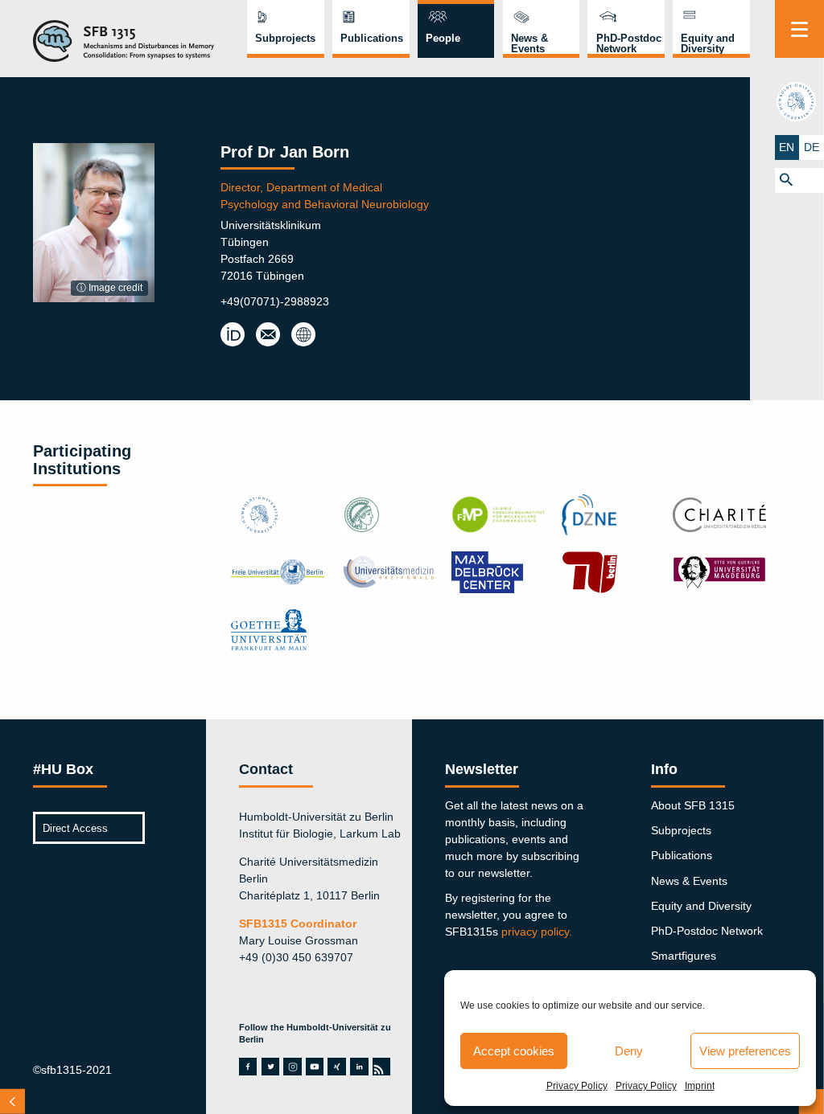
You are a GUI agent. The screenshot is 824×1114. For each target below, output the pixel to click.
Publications (371, 38)
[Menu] (799, 29)
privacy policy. (536, 931)
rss (381, 1067)
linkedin (359, 1067)
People (443, 38)
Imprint (700, 1085)
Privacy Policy (577, 1085)
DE (811, 147)
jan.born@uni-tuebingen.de (268, 335)
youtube (314, 1067)
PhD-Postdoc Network (628, 43)
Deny (629, 1051)
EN (786, 147)
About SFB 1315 (693, 805)
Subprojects (285, 38)
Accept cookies (513, 1051)
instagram (292, 1067)
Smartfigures (683, 955)
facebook (248, 1067)
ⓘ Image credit (109, 287)
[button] (799, 180)
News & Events (529, 43)
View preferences (745, 1051)
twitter (271, 1067)
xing (336, 1067)
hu (799, 101)
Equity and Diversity (708, 43)
